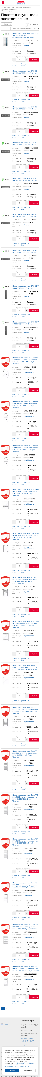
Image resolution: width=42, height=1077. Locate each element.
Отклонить (28, 1070)
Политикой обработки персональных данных (19, 1064)
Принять (12, 1070)
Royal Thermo (29, 372)
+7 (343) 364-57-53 (27, 1040)
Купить (34, 60)
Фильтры (7, 24)
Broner (26, 45)
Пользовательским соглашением (17, 1067)
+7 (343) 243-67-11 (27, 1042)
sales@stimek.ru (26, 1045)
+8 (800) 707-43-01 (27, 1038)
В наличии (34, 25)
